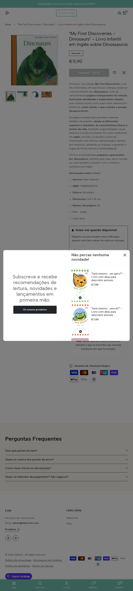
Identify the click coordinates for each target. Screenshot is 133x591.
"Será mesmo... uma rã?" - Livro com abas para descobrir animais (106, 312)
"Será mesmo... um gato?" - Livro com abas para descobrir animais (108, 277)
